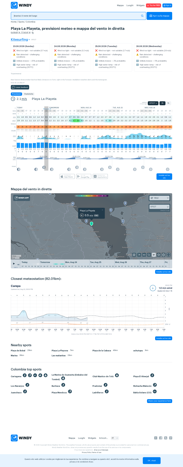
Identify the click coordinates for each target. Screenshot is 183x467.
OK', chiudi (152, 461)
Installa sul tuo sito (164, 176)
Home (13, 22)
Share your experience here (159, 401)
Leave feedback (22, 87)
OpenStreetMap (159, 258)
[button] (32, 33)
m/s (24, 99)
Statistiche (28, 94)
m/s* (14, 121)
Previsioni (16, 94)
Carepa (16, 286)
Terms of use (96, 452)
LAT (14, 159)
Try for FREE (155, 5)
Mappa (120, 5)
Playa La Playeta (44, 99)
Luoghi (129, 5)
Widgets (140, 5)
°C (15, 127)
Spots (21, 22)
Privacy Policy (87, 452)
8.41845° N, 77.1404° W (20, 33)
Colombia (30, 22)
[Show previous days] (18, 264)
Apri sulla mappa (161, 16)
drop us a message (101, 450)
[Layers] (134, 255)
